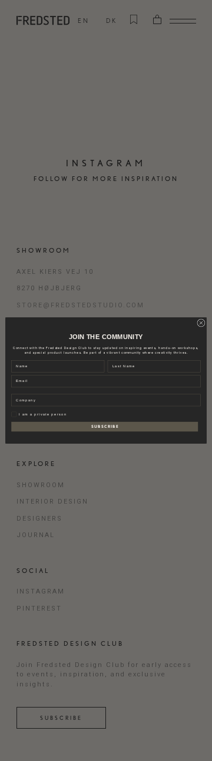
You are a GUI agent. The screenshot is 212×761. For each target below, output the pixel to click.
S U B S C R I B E (104, 426)
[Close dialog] (201, 323)
